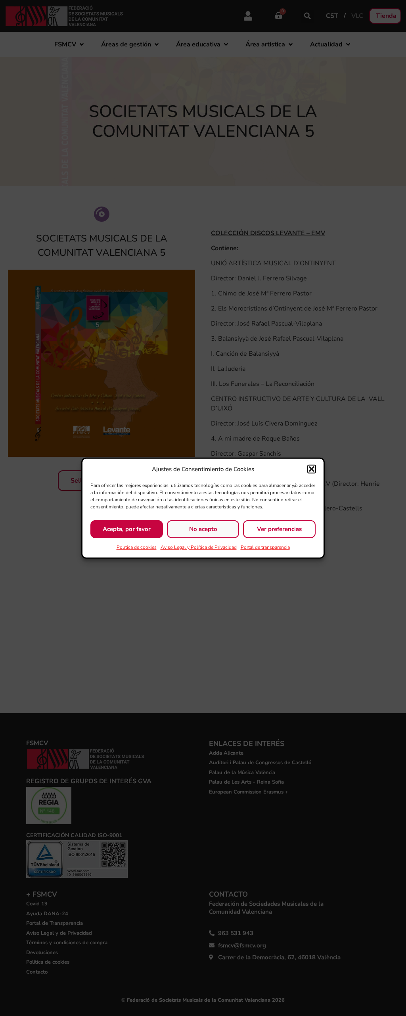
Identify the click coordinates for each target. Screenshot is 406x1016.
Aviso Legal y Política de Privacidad (199, 547)
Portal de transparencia (265, 547)
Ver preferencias (279, 529)
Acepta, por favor (127, 529)
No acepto (203, 529)
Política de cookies (137, 547)
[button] (312, 469)
